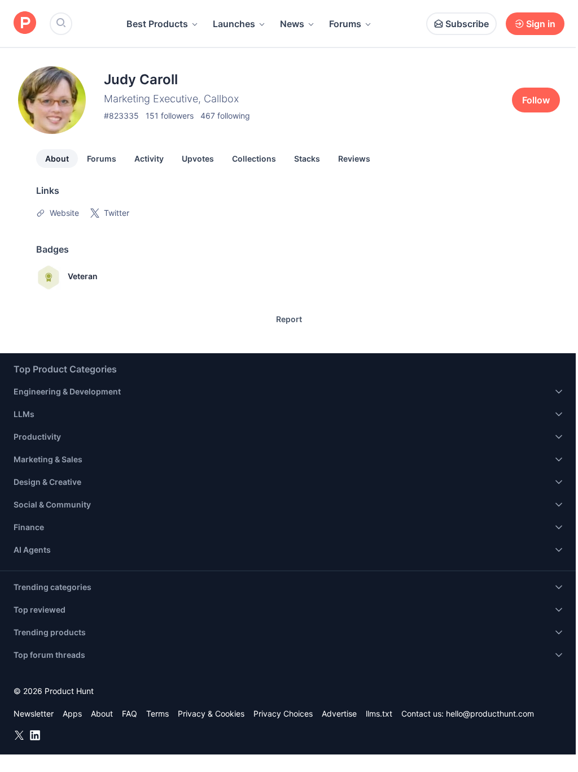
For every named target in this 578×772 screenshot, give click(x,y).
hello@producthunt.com (490, 713)
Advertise (339, 713)
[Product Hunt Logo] (25, 23)
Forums (345, 23)
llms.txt (379, 713)
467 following (225, 115)
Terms (157, 713)
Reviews (354, 158)
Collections (254, 158)
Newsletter (34, 713)
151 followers (170, 115)
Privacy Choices (283, 713)
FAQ (129, 713)
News (292, 23)
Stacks (307, 158)
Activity (149, 158)
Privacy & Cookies (211, 713)
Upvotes (198, 158)
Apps (72, 713)
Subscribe (467, 23)
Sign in (540, 23)
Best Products (157, 23)
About (57, 158)
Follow (536, 100)
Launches (234, 23)
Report (289, 319)
